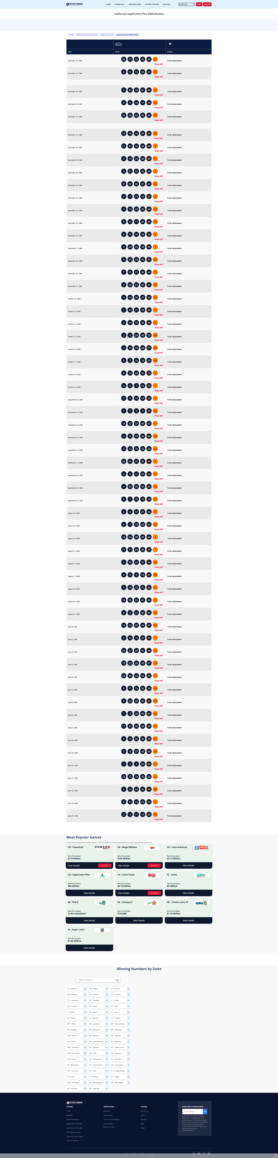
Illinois (72, 1012)
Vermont (95, 1077)
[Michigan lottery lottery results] (84, 1029)
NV (68, 1041)
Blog (142, 1124)
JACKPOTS (166, 4)
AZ (112, 989)
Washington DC (98, 1083)
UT (68, 1077)
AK (90, 989)
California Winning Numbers (87, 35)
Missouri (74, 1036)
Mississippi (118, 1030)
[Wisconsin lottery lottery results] (84, 1088)
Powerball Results (72, 1119)
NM (69, 1047)
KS (68, 1018)
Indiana (95, 1012)
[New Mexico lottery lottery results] (84, 1047)
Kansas (73, 1018)
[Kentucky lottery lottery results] (106, 1018)
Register (207, 4)
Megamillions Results (74, 1124)
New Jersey (118, 1041)
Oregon (73, 1059)
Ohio (94, 1053)
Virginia (117, 1077)
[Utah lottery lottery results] (84, 1076)
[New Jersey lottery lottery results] (128, 1041)
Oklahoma (118, 1053)
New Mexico (75, 1047)
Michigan (74, 1030)
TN (68, 1071)
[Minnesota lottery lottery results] (106, 1029)
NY (90, 1047)
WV (112, 1083)
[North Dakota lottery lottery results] (84, 1053)
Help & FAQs (108, 1115)
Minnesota (97, 1030)
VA (112, 1077)
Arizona (117, 989)
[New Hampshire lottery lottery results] (106, 1041)
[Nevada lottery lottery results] (84, 1041)
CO (112, 994)
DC (90, 1083)
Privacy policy (108, 1124)
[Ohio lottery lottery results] (106, 1053)
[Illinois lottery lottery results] (84, 1012)
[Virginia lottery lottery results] (128, 1076)
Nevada (73, 1041)
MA (112, 1024)
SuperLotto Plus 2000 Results (127, 35)
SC (90, 1065)
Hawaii (95, 1006)
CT (68, 1000)
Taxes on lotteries (72, 1141)
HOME (108, 4)
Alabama (74, 989)
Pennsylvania (97, 1059)
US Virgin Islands (119, 1071)
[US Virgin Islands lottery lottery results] (128, 1070)
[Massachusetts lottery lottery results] (128, 1023)
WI (68, 1088)
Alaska (95, 989)
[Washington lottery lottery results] (84, 1082)
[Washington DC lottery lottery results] (106, 1082)
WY (90, 1088)
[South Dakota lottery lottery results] (128, 1064)
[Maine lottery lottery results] (84, 1023)
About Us (107, 1111)
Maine (73, 1024)
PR (112, 1059)
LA (112, 1018)
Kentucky (95, 1018)
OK (112, 1053)
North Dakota (76, 1053)
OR (68, 1059)
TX (90, 1071)
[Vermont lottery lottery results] (106, 1076)
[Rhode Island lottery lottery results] (84, 1064)
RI (68, 1065)
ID (111, 1006)
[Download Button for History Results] (170, 44)
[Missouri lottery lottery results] (84, 1035)
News (143, 1128)
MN (90, 1030)
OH (90, 1053)
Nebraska (118, 1036)
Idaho (116, 1006)
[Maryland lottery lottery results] (106, 1023)
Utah (72, 1077)
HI (90, 1006)
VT (90, 1077)
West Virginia (119, 1083)
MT (90, 1036)
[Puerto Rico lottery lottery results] (128, 1059)
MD (90, 1024)
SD (112, 1065)
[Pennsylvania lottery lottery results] (106, 1059)
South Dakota (119, 1065)
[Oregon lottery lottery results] (84, 1059)
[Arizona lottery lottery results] (128, 988)
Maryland (96, 1024)
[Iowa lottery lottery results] (128, 1012)
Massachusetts (119, 1024)
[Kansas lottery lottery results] (84, 1018)
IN (90, 1012)
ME (69, 1024)
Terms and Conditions (112, 1119)
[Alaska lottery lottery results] (106, 988)
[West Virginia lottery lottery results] (128, 1082)
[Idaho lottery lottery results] (128, 1006)
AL (68, 989)
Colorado (118, 994)
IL (68, 1012)
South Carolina (97, 1065)
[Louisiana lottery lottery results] (128, 1018)
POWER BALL (119, 4)
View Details (74, 865)
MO (69, 1036)
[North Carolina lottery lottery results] (128, 1047)
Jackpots (69, 1115)
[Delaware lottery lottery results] (106, 1000)
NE (112, 1036)
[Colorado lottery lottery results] (128, 994)
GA (68, 1006)
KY (90, 1018)
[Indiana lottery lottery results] (106, 1012)
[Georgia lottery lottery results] (84, 1006)
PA (90, 1059)
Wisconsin (74, 1088)
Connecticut (75, 1000)
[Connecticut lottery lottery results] (84, 1000)
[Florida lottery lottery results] (128, 1000)
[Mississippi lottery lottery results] (128, 1029)
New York (96, 1047)
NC (112, 1047)
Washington (75, 1083)
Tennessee (74, 1071)
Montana (96, 1036)
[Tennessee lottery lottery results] (84, 1070)
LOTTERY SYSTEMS (152, 4)
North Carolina (119, 1047)
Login (199, 4)
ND (69, 1053)
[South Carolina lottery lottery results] (106, 1064)
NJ (111, 1041)
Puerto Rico (118, 1059)
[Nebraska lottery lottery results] (128, 1035)
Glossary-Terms (109, 1127)
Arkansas (74, 994)
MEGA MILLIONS (135, 4)
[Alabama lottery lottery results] (84, 988)
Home (71, 35)
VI (111, 1071)
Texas (95, 1071)
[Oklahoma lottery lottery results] (128, 1053)
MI (68, 1030)
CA (90, 994)
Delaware (96, 1000)
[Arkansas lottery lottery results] (84, 994)
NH (90, 1041)
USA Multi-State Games (74, 1136)
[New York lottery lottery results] (106, 1047)
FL (111, 1000)
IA (111, 1012)
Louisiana (118, 1018)
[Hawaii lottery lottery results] (106, 1006)
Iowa (115, 1012)
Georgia (74, 1006)
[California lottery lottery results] (106, 994)
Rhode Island (75, 1065)
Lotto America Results (74, 1128)
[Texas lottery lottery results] (106, 1070)
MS (112, 1030)
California (96, 994)
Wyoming (96, 1088)
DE (90, 1000)
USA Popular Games (73, 1132)
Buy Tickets (104, 865)
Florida (117, 1000)
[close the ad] (276, 1156)
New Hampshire (98, 1041)
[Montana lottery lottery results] (106, 1035)
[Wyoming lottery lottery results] (106, 1088)
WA (69, 1083)
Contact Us (145, 1111)
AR (68, 994)
